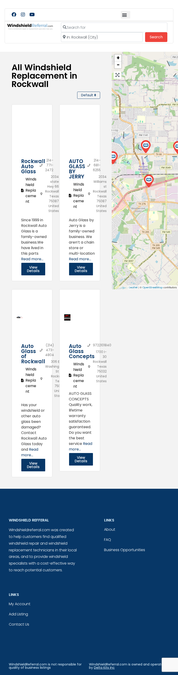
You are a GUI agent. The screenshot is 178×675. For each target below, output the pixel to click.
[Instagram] (23, 14)
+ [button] (118, 58)
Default (87, 95)
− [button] (118, 64)
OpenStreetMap (152, 287)
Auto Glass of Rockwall (33, 354)
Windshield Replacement (30, 190)
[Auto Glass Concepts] (149, 181)
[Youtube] (32, 14)
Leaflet (133, 287)
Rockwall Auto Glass (33, 166)
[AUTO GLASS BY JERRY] (146, 146)
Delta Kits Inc (104, 667)
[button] (125, 15)
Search (158, 37)
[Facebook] (14, 14)
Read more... (32, 259)
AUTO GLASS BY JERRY (77, 169)
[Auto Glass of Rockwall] (113, 157)
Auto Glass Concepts (82, 351)
